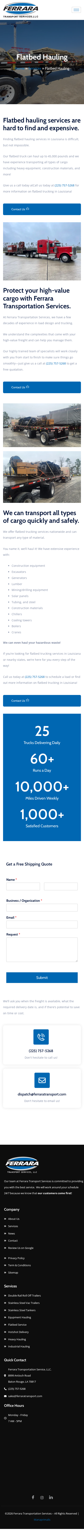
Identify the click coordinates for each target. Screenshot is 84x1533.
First (8, 892)
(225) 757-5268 (64, 185)
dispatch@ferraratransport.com (42, 1094)
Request (13, 934)
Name (11, 880)
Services (34, 68)
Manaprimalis (42, 1519)
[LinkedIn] (51, 1497)
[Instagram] (42, 1497)
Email (11, 917)
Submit (42, 977)
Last (46, 892)
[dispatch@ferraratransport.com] (42, 1080)
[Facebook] (33, 1497)
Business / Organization (24, 901)
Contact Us (18, 209)
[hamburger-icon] (76, 10)
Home (19, 68)
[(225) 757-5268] (41, 1037)
